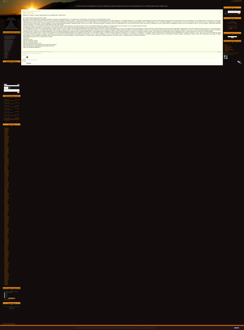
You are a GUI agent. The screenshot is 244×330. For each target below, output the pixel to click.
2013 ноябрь (6, 138)
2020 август (6, 215)
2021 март (6, 222)
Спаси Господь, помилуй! (8, 103)
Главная (231, 1)
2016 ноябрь (6, 172)
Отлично (6, 293)
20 (232, 27)
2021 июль (6, 226)
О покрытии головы (8, 47)
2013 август (6, 135)
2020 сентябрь (6, 216)
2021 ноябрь (6, 230)
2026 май (5, 281)
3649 (13, 103)
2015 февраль (6, 152)
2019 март (6, 199)
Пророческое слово (228, 47)
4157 (9, 120)
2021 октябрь (6, 229)
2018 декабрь (6, 196)
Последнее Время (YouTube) (229, 49)
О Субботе (6, 52)
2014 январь (6, 140)
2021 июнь (6, 225)
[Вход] (27, 57)
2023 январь (6, 243)
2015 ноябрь (6, 161)
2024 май (5, 258)
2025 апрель (6, 269)
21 (233, 27)
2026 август (6, 284)
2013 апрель (6, 131)
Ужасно (6, 297)
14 (233, 26)
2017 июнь (6, 179)
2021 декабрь (6, 231)
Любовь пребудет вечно (228, 46)
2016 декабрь (6, 173)
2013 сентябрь (6, 136)
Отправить (29, 63)
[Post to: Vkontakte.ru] (227, 58)
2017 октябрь (6, 183)
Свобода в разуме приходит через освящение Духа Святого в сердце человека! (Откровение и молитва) (11, 119)
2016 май (5, 167)
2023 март (6, 245)
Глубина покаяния (7, 109)
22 (235, 27)
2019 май (5, 201)
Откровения (17, 99)
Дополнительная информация (228, 54)
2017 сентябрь (6, 182)
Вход (239, 1)
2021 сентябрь (6, 228)
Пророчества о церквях (8, 41)
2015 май (5, 155)
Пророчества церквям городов (9, 37)
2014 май (5, 144)
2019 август (6, 204)
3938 (12, 112)
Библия (226, 44)
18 (229, 27)
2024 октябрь (6, 263)
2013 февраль (6, 129)
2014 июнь (6, 145)
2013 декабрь (6, 139)
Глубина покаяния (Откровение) (9, 115)
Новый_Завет (46, 51)
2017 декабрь (6, 185)
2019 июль (6, 203)
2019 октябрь (6, 206)
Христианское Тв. (227, 45)
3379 (17, 106)
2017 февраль (6, 175)
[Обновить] (17, 84)
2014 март (6, 142)
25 (229, 28)
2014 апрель (6, 143)
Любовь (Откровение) (7, 112)
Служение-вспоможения (8, 40)
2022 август (6, 238)
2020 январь (6, 209)
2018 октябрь (6, 194)
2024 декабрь (6, 265)
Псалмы (6, 57)
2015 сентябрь (6, 159)
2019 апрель (6, 200)
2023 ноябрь (6, 253)
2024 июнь (6, 259)
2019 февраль (6, 198)
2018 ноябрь (6, 195)
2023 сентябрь (6, 251)
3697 (15, 115)
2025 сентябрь (6, 274)
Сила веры (226, 51)
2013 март (6, 130)
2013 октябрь (6, 137)
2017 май (5, 178)
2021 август (6, 227)
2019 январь (6, 197)
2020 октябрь (6, 217)
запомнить (227, 13)
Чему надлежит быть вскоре (9, 38)
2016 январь (6, 163)
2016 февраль (6, 164)
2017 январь (6, 174)
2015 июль (6, 157)
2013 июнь (6, 133)
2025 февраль (6, 267)
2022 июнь (6, 236)
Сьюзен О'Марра (7, 48)
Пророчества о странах (8, 42)
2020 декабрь (6, 219)
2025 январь (6, 266)
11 (229, 26)
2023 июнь (6, 248)
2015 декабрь (6, 162)
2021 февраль (6, 221)
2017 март (6, 176)
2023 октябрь (6, 252)
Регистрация (235, 1)
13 (232, 26)
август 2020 (232, 21)
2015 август (6, 158)
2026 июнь (6, 282)
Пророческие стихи (8, 46)
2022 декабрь (6, 242)
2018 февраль (6, 187)
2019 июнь (6, 202)
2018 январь (6, 186)
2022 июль (6, 237)
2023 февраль (6, 244)
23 (236, 27)
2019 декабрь (6, 208)
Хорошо (6, 294)
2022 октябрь (6, 240)
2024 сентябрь (6, 262)
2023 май (5, 247)
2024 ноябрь (6, 264)
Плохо (6, 296)
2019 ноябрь (6, 207)
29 (235, 28)
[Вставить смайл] (18, 84)
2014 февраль (6, 141)
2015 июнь (6, 156)
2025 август (6, 273)
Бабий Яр (6, 53)
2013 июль (6, 134)
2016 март (6, 165)
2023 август (6, 250)
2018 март (6, 188)
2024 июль (6, 260)
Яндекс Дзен (227, 50)
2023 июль (6, 249)
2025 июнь (6, 271)
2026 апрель (6, 280)
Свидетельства (7, 49)
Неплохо (6, 295)
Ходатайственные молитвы (8, 100)
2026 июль (6, 283)
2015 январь (6, 151)
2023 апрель (6, 246)
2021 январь (6, 220)
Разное (6, 56)
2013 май (5, 132)
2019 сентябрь (6, 205)
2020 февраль (6, 210)
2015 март (6, 153)
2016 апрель (6, 166)
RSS (241, 1)
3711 (11, 109)
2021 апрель (6, 223)
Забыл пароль (230, 14)
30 (236, 28)
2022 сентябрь (6, 239)
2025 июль (6, 272)
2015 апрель (6, 154)
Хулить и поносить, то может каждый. (10, 106)
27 (232, 28)
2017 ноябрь (6, 184)
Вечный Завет (227, 48)
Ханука (6, 54)
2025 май (5, 270)
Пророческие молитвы (8, 43)
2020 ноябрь (6, 218)
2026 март (6, 279)
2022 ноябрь (6, 241)
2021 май (5, 224)
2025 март (6, 268)
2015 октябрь (6, 160)
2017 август (6, 181)
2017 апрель (6, 177)
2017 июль (6, 180)
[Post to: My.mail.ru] (225, 58)
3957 (14, 100)
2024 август (6, 261)
